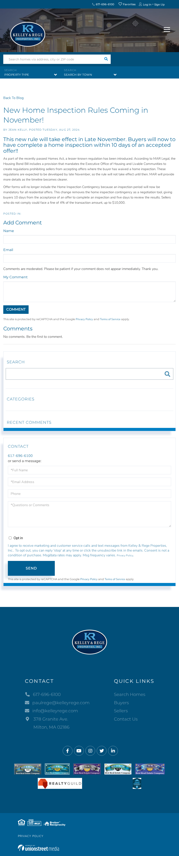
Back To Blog (13, 98)
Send (31, 568)
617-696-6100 (104, 4)
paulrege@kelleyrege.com (61, 702)
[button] (106, 59)
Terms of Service (110, 319)
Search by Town (78, 74)
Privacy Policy (84, 319)
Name (8, 231)
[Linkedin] (113, 751)
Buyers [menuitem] (121, 702)
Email (8, 250)
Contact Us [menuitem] (126, 719)
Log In (147, 4)
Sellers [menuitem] (121, 710)
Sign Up (159, 4)
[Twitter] (101, 751)
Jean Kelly (18, 129)
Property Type (16, 74)
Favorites (129, 4)
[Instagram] (90, 751)
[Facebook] (67, 751)
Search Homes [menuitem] (129, 694)
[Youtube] (79, 751)
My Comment (15, 277)
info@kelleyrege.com (55, 710)
